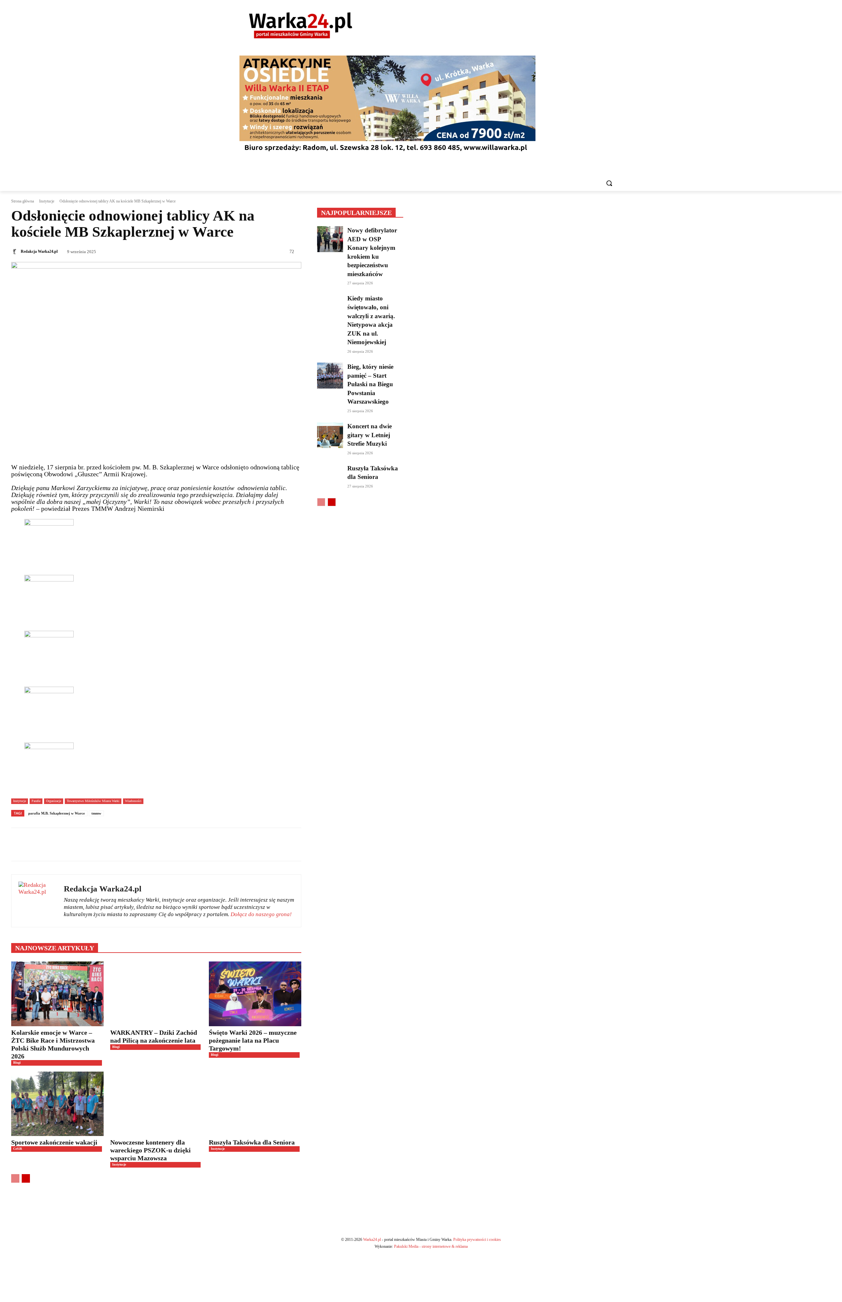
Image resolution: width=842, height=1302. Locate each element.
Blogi (17, 1062)
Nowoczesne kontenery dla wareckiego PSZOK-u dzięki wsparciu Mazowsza (150, 1150)
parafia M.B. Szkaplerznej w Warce (56, 813)
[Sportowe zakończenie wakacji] (57, 1104)
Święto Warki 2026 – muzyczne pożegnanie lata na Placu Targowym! (253, 1040)
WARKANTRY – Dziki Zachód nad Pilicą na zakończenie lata (153, 1036)
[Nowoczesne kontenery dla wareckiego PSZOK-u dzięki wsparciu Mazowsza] (156, 1104)
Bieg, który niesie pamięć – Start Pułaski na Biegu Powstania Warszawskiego (370, 384)
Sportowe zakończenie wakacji (54, 1142)
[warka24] (300, 25)
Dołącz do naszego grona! (261, 914)
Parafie (36, 801)
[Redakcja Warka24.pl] (15, 251)
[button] (609, 183)
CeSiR (17, 1148)
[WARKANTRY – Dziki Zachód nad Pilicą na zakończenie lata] (156, 993)
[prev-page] (15, 1178)
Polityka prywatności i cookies (477, 1239)
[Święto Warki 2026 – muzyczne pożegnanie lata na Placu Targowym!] (255, 993)
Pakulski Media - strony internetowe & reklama (431, 1246)
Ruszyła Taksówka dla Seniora (252, 1142)
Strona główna (22, 201)
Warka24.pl (372, 1239)
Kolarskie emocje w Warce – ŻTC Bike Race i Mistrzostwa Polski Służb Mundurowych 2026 (53, 1044)
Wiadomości (133, 801)
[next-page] (26, 1178)
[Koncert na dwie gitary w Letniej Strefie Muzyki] (330, 435)
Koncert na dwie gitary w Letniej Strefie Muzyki (369, 435)
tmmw (96, 813)
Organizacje (53, 801)
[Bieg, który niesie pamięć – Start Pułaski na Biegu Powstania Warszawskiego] (330, 376)
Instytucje (46, 201)
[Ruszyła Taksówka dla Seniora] (255, 1104)
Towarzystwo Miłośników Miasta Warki (93, 801)
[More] (217, 844)
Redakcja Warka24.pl (39, 251)
